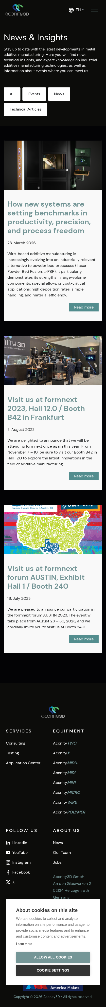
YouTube (20, 852)
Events (34, 94)
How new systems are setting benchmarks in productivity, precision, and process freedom (49, 217)
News (59, 94)
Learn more (24, 944)
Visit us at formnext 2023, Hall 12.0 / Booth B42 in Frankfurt (46, 408)
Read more (84, 307)
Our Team (62, 852)
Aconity (64, 743)
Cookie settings (53, 970)
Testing (12, 753)
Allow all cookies (53, 957)
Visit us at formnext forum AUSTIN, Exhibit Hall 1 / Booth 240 (46, 577)
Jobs (57, 862)
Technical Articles (25, 109)
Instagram (21, 862)
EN (78, 10)
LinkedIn (19, 842)
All (12, 94)
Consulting (15, 743)
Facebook (21, 872)
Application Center (23, 762)
